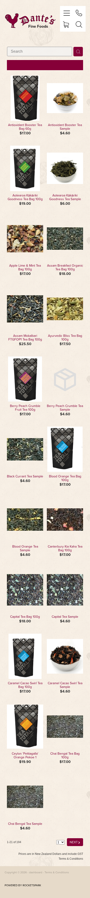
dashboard (35, 872)
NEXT (75, 842)
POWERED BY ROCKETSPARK (23, 885)
